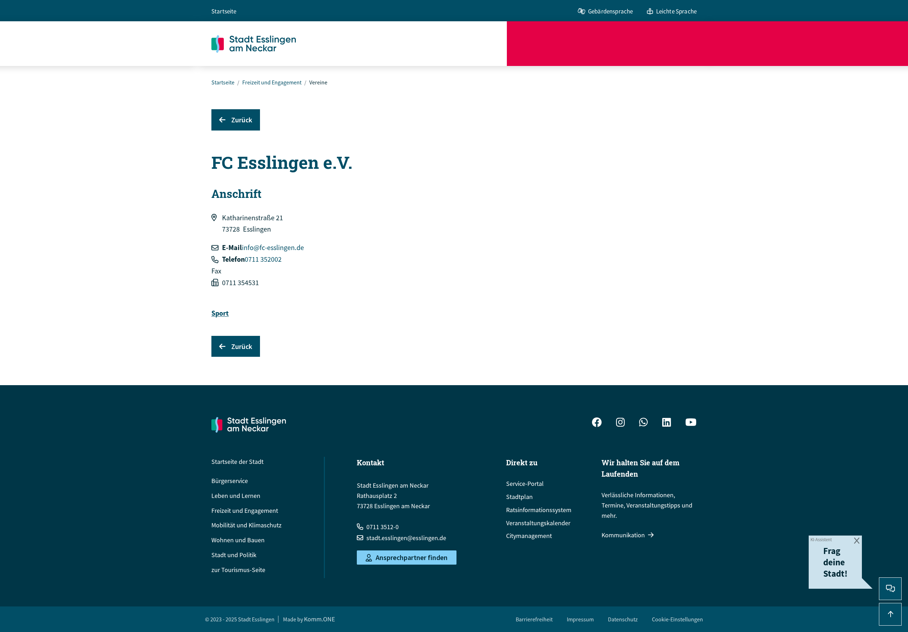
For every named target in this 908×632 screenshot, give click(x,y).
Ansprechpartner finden (412, 557)
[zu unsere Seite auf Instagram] (620, 423)
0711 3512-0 (382, 527)
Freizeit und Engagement (271, 82)
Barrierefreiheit (534, 619)
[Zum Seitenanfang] (890, 614)
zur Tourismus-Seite (238, 570)
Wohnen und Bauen (238, 540)
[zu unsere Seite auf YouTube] (691, 423)
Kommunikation (623, 535)
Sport (220, 313)
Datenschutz (623, 619)
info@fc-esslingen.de (273, 247)
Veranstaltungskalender (538, 523)
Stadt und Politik (233, 555)
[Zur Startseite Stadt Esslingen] (248, 425)
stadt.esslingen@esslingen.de (406, 538)
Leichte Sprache (676, 11)
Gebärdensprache (610, 11)
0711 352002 (263, 259)
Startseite (224, 11)
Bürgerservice (229, 481)
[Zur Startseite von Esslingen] (359, 43)
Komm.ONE (319, 619)
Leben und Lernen (235, 496)
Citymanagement (529, 536)
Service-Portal (525, 483)
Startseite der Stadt (237, 462)
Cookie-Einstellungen (677, 619)
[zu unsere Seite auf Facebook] (597, 423)
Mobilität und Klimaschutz (246, 525)
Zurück (241, 119)
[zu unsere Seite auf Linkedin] (666, 423)
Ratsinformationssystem (538, 510)
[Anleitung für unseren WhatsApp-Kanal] (643, 423)
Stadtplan (519, 497)
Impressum (580, 619)
